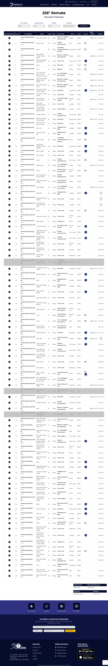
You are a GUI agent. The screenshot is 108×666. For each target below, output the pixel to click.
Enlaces (35, 656)
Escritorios (54, 4)
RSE (88, 4)
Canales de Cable (37, 653)
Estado (54, 23)
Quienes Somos (44, 4)
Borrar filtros (84, 26)
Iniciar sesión (94, 1)
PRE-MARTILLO (83, 1)
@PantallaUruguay (61, 647)
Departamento (39, 23)
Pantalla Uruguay (61, 650)
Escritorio (69, 23)
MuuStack (68, 665)
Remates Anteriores (64, 4)
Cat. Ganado (24, 23)
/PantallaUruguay (61, 656)
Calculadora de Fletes (78, 4)
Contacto (94, 4)
